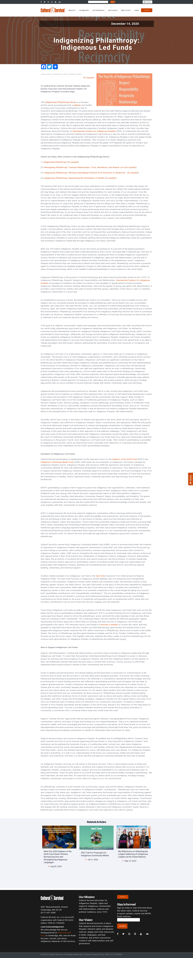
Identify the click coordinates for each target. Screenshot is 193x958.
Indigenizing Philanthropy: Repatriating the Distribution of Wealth (74, 178)
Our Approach (84, 10)
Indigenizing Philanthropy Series (60, 102)
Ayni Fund (100, 576)
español (74, 162)
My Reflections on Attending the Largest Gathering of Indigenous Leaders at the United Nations (133, 854)
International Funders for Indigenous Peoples (94, 131)
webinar (77, 105)
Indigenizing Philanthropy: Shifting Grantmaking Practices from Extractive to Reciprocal (84, 173)
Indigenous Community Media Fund (57, 462)
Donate (146, 10)
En (69, 162)
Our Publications (98, 10)
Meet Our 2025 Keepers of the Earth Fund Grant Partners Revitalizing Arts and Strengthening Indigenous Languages (58, 857)
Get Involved (112, 10)
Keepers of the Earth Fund (124, 459)
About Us (72, 10)
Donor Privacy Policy (94, 954)
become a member (110, 624)
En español (131, 167)
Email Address (124, 916)
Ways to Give (125, 10)
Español (148, 2)
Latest (136, 10)
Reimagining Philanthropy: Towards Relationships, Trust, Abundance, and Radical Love (84, 167)
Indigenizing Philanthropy (55, 162)
